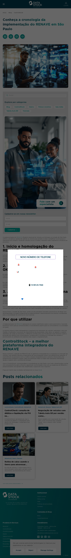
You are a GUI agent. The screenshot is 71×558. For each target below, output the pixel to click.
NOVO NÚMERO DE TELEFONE (35, 256)
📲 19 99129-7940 (35, 285)
